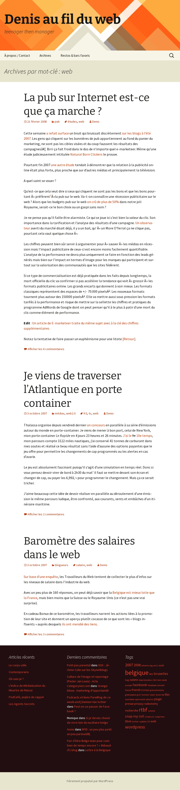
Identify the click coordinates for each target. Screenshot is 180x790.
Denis (95, 121)
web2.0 (71, 413)
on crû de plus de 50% (103, 202)
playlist (149, 699)
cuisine (134, 680)
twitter (135, 721)
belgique (137, 672)
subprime (159, 716)
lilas (167, 694)
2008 (137, 665)
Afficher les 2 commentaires (46, 514)
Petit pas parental (78, 665)
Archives (45, 55)
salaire (80, 565)
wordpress (135, 727)
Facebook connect (156, 685)
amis (155, 665)
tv (90, 413)
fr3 (85, 413)
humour (145, 694)
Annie (70, 729)
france (128, 690)
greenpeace (130, 694)
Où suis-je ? (16, 679)
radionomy (151, 704)
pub (57, 121)
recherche (131, 710)
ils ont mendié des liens (79, 624)
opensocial (140, 699)
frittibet (145, 690)
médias (60, 413)
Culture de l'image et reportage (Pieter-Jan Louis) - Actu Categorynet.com (87, 681)
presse (129, 704)
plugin (158, 699)
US (148, 721)
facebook (140, 685)
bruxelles (161, 673)
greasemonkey (157, 690)
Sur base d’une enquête (41, 576)
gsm (139, 694)
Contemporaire (19, 672)
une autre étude (62, 165)
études (72, 121)
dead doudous (146, 680)
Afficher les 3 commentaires (46, 634)
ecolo (164, 680)
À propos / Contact (17, 55)
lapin (152, 694)
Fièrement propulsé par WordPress (90, 781)
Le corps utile (18, 665)
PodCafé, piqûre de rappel (26, 697)
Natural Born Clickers (86, 154)
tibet (128, 721)
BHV (151, 674)
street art (149, 716)
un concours (96, 425)
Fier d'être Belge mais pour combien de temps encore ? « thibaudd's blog (89, 745)
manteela (129, 699)
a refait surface (57, 133)
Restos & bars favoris (75, 55)
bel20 (161, 665)
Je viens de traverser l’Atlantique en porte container (73, 389)
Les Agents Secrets (22, 704)
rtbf (143, 710)
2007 (129, 664)
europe (128, 685)
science (151, 710)
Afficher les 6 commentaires (46, 349)
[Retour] (128, 339)
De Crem (157, 680)
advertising (147, 665)
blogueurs (61, 565)
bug (127, 680)
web (81, 121)
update (142, 721)
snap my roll (134, 716)
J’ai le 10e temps (137, 435)
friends (136, 690)
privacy (138, 704)
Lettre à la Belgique (98, 750)
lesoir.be (160, 694)
